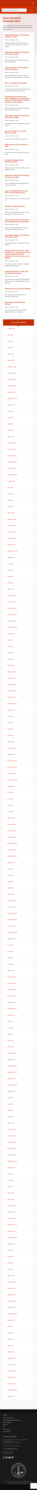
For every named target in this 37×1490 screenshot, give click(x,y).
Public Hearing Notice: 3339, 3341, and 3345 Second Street (17, 272)
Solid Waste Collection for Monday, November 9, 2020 (17, 236)
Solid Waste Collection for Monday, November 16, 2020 (17, 176)
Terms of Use (6, 1429)
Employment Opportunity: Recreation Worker (14, 161)
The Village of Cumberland (18, 3)
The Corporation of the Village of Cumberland (15, 1439)
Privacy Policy (6, 1431)
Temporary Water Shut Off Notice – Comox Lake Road (17, 68)
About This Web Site (8, 1418)
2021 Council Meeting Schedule (16, 83)
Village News (18, 322)
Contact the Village (10, 1436)
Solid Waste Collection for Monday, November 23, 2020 (17, 116)
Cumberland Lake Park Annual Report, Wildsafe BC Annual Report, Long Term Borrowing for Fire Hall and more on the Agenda (17, 99)
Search (31, 10)
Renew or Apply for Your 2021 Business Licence (15, 132)
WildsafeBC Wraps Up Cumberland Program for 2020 (17, 36)
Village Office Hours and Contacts (12, 1420)
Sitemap (5, 1424)
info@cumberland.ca (12, 1448)
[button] (33, 3)
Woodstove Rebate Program (15, 206)
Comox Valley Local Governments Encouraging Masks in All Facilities (17, 221)
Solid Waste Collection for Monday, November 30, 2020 (17, 53)
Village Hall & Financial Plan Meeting (18, 289)
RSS (4, 1427)
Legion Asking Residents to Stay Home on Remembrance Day (16, 192)
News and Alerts (7, 1422)
